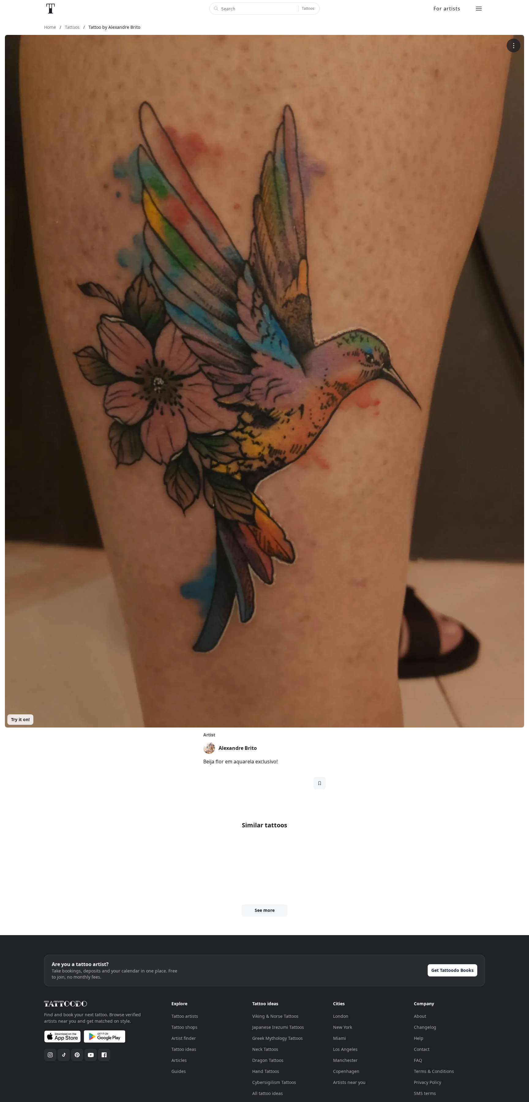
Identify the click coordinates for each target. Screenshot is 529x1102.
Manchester (345, 1060)
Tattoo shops (184, 1027)
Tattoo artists (184, 1016)
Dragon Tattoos (267, 1060)
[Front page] (50, 8)
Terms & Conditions (434, 1071)
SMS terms (425, 1093)
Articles (179, 1060)
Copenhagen (346, 1071)
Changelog (425, 1027)
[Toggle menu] (479, 8)
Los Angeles (345, 1049)
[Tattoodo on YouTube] (90, 1055)
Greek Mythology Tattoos (277, 1038)
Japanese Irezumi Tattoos (278, 1027)
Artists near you (349, 1082)
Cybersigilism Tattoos (274, 1082)
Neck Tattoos (265, 1049)
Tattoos (308, 8)
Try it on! (20, 719)
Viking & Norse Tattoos (275, 1016)
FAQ (418, 1060)
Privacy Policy (427, 1082)
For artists (446, 8)
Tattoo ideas (183, 1049)
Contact (422, 1049)
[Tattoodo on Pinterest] (77, 1055)
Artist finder (183, 1038)
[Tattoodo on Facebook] (104, 1055)
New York (342, 1027)
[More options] (513, 45)
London (340, 1016)
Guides (178, 1071)
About (420, 1016)
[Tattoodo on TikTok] (64, 1055)
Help (418, 1038)
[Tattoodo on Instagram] (50, 1055)
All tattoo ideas (267, 1093)
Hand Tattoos (265, 1071)
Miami (339, 1038)
